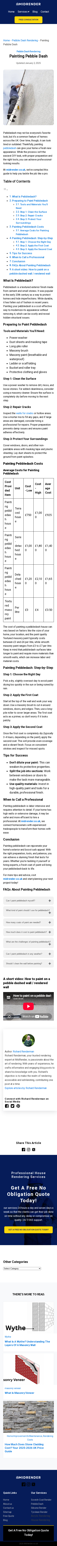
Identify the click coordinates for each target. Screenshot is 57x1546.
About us (7, 1504)
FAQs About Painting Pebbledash (31, 265)
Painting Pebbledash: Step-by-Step (32, 238)
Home (11, 11)
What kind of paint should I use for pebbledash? (28, 910)
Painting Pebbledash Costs (28, 226)
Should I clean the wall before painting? (24, 963)
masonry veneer (13, 1388)
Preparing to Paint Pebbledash (30, 200)
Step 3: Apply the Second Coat (36, 249)
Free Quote (8, 1516)
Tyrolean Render (39, 1512)
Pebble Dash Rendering (25, 40)
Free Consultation (28, 20)
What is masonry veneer (19, 1392)
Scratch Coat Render (41, 1500)
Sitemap (7, 1512)
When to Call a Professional (28, 257)
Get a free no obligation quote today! (28, 1230)
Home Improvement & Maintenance (24, 1436)
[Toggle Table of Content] (5, 189)
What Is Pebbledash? (24, 196)
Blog (35, 11)
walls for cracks (25, 413)
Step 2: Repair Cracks (31, 215)
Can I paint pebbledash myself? (20, 900)
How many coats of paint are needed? (23, 922)
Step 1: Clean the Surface (33, 211)
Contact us (8, 1508)
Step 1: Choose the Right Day (35, 242)
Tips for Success (22, 253)
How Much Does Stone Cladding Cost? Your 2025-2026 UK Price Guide (24, 1448)
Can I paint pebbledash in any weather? (24, 954)
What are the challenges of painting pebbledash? (28, 942)
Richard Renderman (23, 1051)
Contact (45, 11)
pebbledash (9, 148)
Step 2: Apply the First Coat (34, 245)
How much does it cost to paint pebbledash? (26, 932)
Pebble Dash (37, 1504)
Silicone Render (38, 1508)
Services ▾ (23, 11)
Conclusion (18, 261)
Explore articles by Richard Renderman (26, 1088)
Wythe (8, 1337)
